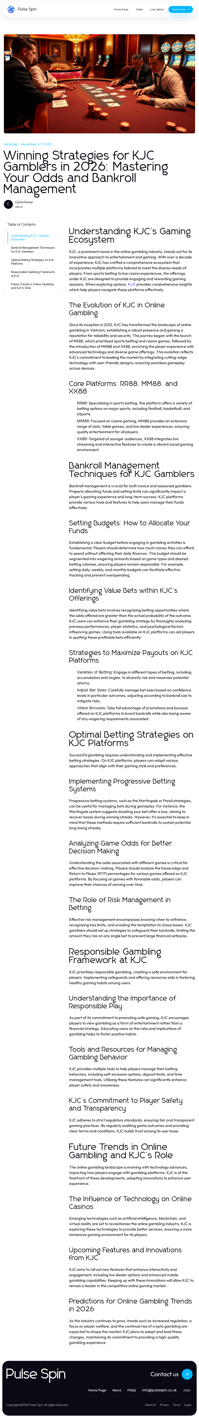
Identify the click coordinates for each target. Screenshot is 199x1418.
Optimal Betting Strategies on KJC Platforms (32, 261)
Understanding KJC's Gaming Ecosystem (30, 237)
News (117, 1390)
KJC (132, 284)
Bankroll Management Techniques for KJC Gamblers (33, 249)
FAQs (131, 1390)
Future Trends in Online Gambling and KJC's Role (32, 286)
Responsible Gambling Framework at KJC (33, 273)
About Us (150, 1405)
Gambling (10, 144)
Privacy (164, 1405)
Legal (187, 1405)
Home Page (97, 1390)
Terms (176, 1405)
